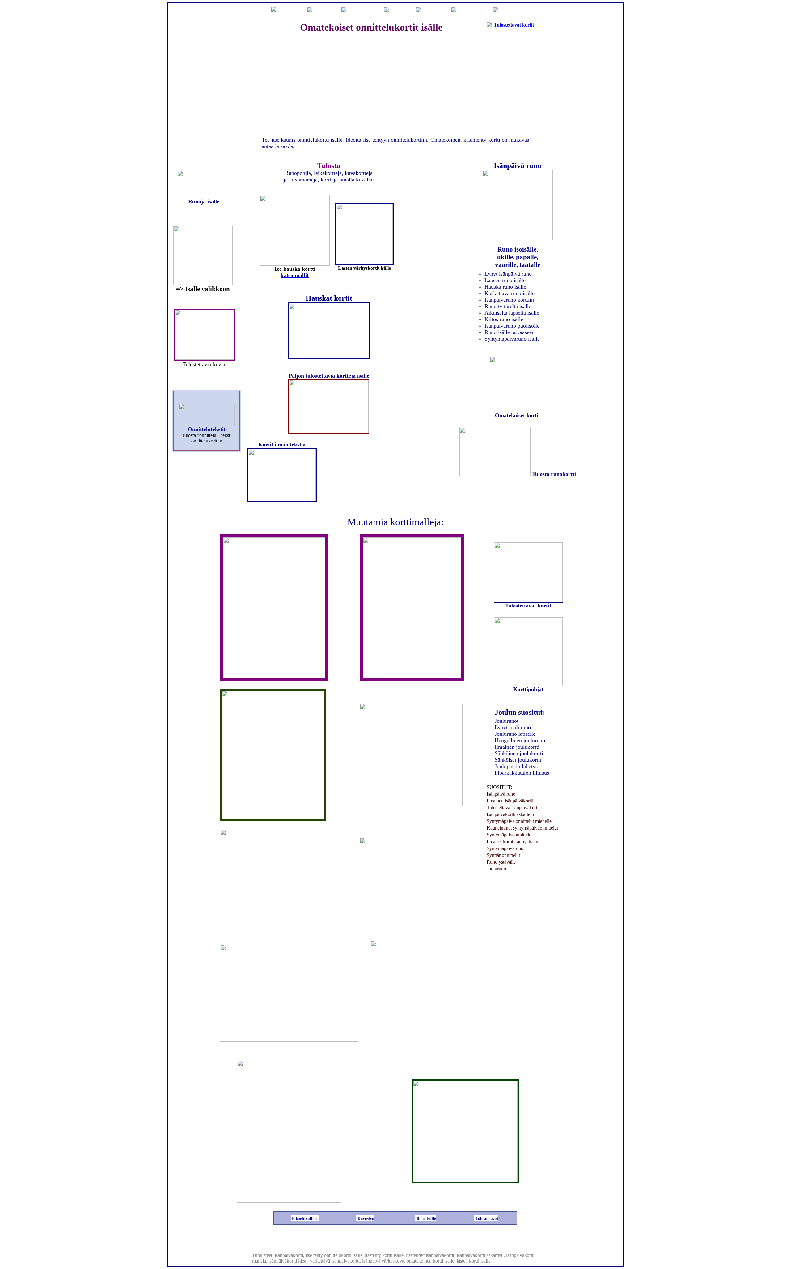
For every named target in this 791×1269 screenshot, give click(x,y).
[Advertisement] (395, 83)
